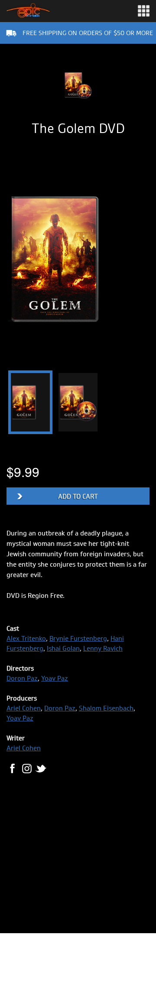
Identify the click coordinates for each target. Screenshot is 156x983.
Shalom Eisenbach (106, 708)
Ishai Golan (63, 648)
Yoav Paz (54, 678)
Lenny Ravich (103, 648)
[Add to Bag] (78, 496)
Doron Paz (22, 678)
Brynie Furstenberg (78, 638)
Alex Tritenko (26, 638)
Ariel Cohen (23, 708)
